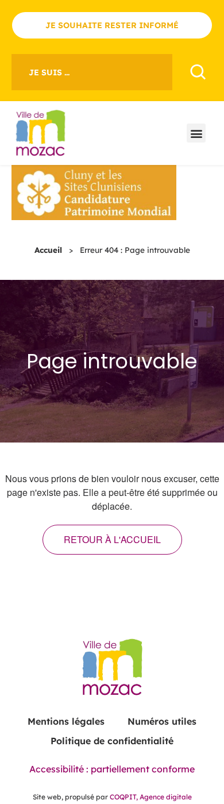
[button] (196, 133)
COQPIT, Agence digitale (151, 797)
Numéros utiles (162, 721)
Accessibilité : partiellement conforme (112, 769)
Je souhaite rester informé (112, 25)
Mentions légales (66, 721)
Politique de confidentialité (112, 741)
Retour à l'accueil (112, 539)
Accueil (48, 250)
